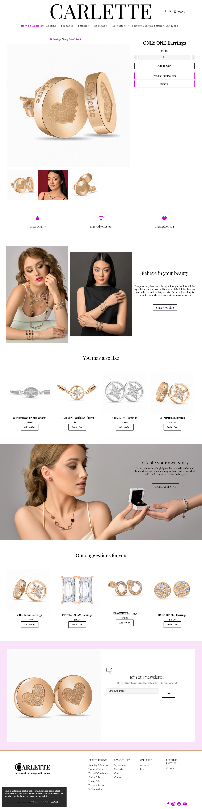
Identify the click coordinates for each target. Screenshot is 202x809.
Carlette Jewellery (101, 11)
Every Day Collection (73, 39)
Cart (116, 773)
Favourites (119, 769)
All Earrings (55, 39)
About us (144, 765)
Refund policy (95, 789)
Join (169, 693)
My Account (120, 765)
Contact (170, 768)
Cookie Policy (94, 777)
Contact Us (119, 777)
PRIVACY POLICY (39, 802)
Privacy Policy (95, 781)
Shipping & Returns (98, 765)
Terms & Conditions (98, 773)
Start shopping (165, 307)
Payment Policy (95, 769)
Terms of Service (96, 785)
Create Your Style (165, 486)
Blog (142, 769)
